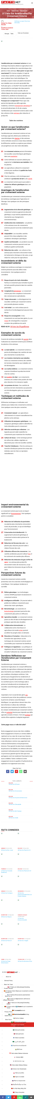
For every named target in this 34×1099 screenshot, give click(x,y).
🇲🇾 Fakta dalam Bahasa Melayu (18, 1065)
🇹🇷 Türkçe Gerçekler (18, 1092)
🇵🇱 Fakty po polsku (18, 1073)
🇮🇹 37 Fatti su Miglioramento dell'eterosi (18, 998)
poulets (9, 377)
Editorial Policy (8, 980)
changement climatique (22, 106)
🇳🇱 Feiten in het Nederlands (18, 1069)
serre (6, 562)
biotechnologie (9, 611)
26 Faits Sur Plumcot (6, 940)
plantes (17, 138)
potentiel (9, 712)
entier (21, 630)
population (14, 156)
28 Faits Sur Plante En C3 (24, 850)
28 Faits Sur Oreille (13, 817)
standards (28, 746)
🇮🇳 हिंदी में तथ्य (18, 1049)
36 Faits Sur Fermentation (15, 791)
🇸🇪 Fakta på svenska (18, 1030)
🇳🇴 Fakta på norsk (19, 1034)
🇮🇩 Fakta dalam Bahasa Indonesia (18, 1053)
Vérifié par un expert (19, 21)
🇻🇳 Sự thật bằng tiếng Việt (18, 1088)
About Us (8, 976)
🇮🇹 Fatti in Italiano (19, 1018)
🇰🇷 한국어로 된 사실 (18, 1061)
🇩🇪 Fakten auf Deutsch (18, 1010)
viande (30, 179)
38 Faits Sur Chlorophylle (15, 804)
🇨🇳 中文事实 (18, 1096)
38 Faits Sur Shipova (6, 916)
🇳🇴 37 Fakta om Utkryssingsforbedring (18, 1002)
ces (26, 695)
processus (17, 291)
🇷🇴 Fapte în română (18, 1076)
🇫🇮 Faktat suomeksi (18, 1037)
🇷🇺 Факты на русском (18, 1080)
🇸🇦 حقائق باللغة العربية (19, 1041)
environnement (16, 513)
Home (8, 10)
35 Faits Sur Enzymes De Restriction (18, 797)
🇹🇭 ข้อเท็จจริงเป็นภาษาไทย (18, 1084)
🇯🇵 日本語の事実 (18, 1057)
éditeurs (23, 748)
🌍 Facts (18, 1006)
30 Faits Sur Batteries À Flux (25, 961)
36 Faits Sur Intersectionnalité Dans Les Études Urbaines (25, 894)
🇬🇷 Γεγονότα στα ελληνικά (18, 1045)
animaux (16, 113)
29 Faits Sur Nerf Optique (15, 811)
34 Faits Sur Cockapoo (6, 893)
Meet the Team (8, 984)
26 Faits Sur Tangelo (23, 940)
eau (29, 554)
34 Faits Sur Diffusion (14, 784)
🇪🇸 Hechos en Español (18, 1014)
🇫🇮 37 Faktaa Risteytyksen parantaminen (18, 995)
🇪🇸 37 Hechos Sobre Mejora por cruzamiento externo (18, 991)
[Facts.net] (10, 2)
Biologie (23, 10)
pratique (27, 715)
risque (6, 321)
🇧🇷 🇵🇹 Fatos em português (18, 1022)
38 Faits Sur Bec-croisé (7, 850)
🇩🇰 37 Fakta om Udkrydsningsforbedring (18, 987)
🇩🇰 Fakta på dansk (18, 1026)
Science (15, 10)
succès (26, 339)
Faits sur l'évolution (23, 33)
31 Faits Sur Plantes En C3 (24, 870)
